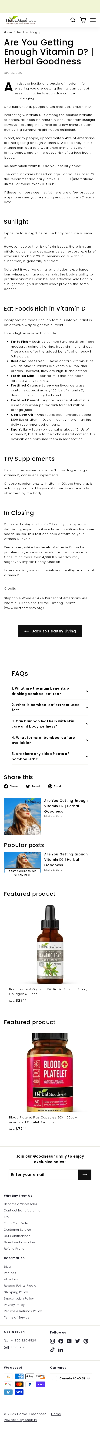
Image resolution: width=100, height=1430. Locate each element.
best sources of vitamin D (22, 873)
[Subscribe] (84, 1175)
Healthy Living (27, 32)
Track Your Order (16, 1223)
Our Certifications (17, 1236)
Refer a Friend (14, 1249)
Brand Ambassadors (20, 1242)
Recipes (10, 1273)
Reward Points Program (22, 1286)
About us (11, 1279)
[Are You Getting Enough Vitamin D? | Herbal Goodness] (22, 816)
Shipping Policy (16, 1292)
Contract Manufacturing (22, 1210)
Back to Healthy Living (53, 631)
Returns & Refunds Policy (23, 1311)
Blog (7, 1267)
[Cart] (82, 20)
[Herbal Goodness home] (20, 20)
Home (8, 32)
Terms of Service (16, 1317)
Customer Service (17, 1230)
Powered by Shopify (20, 1420)
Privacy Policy (14, 1305)
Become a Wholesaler (20, 1204)
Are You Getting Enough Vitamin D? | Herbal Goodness (66, 806)
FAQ (7, 1217)
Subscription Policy (19, 1298)
